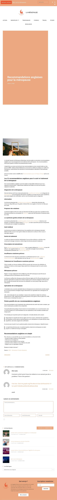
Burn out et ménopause (16, 460)
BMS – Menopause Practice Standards (18, 351)
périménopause (8, 195)
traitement (25, 214)
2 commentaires (22, 435)
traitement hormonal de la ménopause (16, 248)
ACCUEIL (5, 21)
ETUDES (52, 21)
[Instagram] (55, 2)
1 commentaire (20, 452)
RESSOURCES (28, 25)
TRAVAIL (44, 21)
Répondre (51, 371)
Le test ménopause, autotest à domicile (20, 442)
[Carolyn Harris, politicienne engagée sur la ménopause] (6, 434)
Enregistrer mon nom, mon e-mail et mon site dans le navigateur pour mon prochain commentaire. (27, 423)
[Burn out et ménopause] (6, 460)
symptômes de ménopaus (34, 194)
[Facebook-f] (52, 2)
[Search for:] (43, 2)
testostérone (23, 249)
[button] (23, 495)
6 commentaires (21, 461)
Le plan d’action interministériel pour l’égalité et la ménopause (25, 451)
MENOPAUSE (14, 21)
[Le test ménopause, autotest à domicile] (6, 443)
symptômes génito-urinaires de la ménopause (28, 221)
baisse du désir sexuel (24, 251)
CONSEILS (36, 21)
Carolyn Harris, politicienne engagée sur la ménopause (23, 433)
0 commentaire (20, 444)
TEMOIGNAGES (26, 21)
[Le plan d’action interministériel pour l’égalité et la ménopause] (6, 452)
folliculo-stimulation (34, 259)
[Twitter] (55, 4)
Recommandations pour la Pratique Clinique (33, 174)
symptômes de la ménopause (25, 203)
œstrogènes (26, 223)
